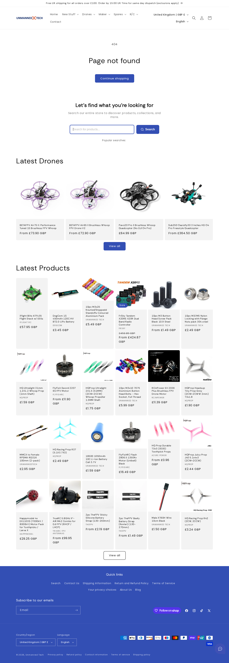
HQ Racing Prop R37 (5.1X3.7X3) (64, 451)
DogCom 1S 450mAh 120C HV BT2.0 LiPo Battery (63, 318)
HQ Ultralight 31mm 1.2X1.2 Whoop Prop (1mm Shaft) (32, 390)
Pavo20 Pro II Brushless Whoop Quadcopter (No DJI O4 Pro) (137, 227)
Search (150, 129)
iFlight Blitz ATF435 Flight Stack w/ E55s (31, 317)
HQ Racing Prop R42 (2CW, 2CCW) (196, 520)
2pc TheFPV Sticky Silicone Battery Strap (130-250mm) (98, 517)
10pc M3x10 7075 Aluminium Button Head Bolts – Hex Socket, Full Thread (130, 392)
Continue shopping (114, 78)
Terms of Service (163, 583)
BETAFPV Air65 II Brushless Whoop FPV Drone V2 (89, 227)
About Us (126, 589)
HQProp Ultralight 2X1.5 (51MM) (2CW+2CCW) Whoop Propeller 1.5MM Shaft (96, 393)
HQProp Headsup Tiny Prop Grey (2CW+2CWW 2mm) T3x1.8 (197, 392)
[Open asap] (220, 648)
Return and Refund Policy (131, 583)
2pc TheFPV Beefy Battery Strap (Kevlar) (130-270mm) (129, 523)
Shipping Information (97, 583)
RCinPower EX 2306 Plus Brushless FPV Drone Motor (163, 390)
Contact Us (71, 583)
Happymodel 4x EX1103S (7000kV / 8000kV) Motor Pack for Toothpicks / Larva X (32, 524)
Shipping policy (141, 654)
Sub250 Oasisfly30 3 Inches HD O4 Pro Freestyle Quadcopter (188, 227)
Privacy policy (55, 654)
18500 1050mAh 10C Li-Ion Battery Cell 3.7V (96, 459)
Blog (138, 589)
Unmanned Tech (35, 654)
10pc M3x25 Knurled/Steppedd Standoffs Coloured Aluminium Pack (97, 311)
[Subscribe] (76, 610)
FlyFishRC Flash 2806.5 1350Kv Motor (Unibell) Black (128, 459)
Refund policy (74, 654)
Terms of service (120, 654)
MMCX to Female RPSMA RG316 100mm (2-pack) (30, 457)
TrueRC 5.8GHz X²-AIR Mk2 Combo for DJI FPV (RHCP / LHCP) (64, 523)
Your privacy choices (102, 589)
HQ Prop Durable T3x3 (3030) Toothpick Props (161, 448)
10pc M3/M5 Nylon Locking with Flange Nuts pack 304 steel (196, 318)
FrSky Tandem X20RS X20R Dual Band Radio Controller (129, 320)
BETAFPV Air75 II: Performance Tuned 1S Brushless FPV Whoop (38, 227)
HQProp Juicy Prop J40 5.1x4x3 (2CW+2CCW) (196, 457)
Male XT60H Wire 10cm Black (162, 519)
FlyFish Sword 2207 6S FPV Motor (64, 389)
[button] (70, 14)
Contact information (96, 654)
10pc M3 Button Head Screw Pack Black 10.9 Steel (162, 318)
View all (114, 246)
